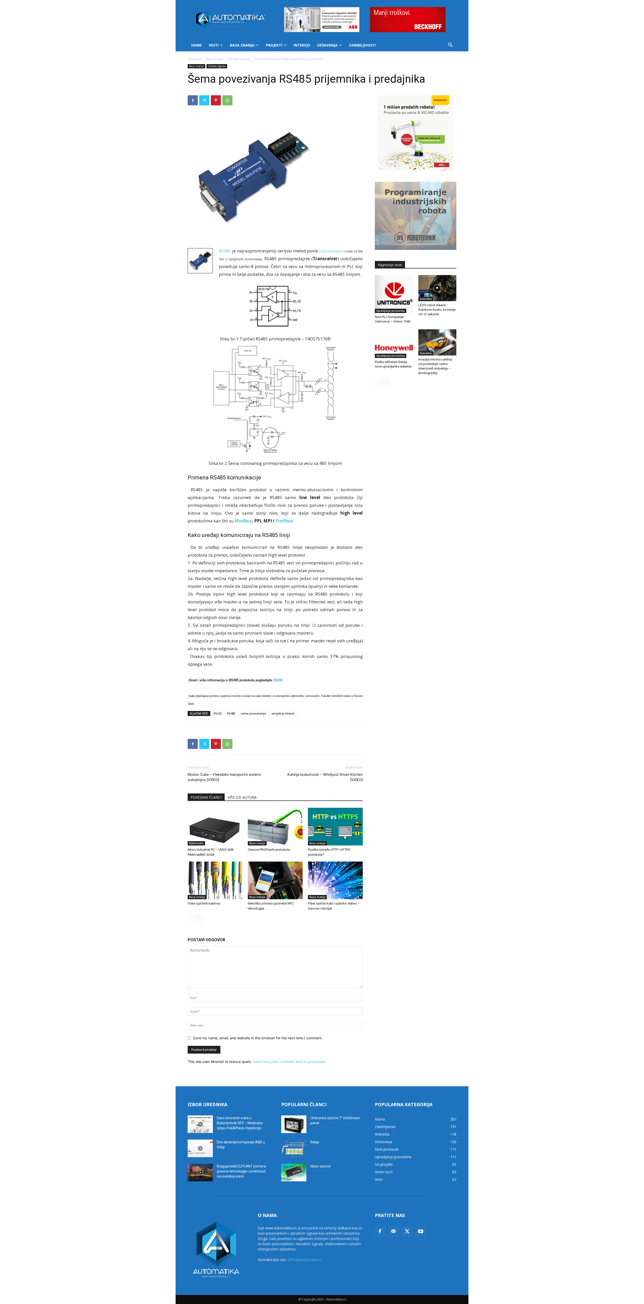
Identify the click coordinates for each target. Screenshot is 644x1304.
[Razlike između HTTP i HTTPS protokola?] (335, 826)
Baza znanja (242, 45)
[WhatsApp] (227, 100)
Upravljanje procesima (390, 310)
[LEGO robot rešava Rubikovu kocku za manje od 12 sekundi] (437, 288)
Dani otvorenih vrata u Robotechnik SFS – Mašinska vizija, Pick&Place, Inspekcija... (240, 1123)
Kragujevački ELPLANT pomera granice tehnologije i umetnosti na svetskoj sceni (241, 1171)
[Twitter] (204, 100)
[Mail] (393, 1232)
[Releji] (293, 1148)
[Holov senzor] (293, 1172)
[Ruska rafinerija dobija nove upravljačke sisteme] (394, 343)
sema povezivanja (253, 713)
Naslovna (194, 59)
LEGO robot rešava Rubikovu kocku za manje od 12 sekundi (437, 309)
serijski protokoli (282, 713)
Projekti (274, 45)
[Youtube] (421, 1232)
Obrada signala (239, 59)
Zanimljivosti (362, 45)
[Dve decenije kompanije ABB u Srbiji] (200, 1148)
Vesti (214, 45)
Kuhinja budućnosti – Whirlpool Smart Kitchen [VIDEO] (325, 777)
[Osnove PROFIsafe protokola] (275, 826)
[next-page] (199, 918)
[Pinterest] (216, 100)
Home (196, 45)
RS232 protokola (331, 251)
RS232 (218, 713)
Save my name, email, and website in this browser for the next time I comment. (258, 1038)
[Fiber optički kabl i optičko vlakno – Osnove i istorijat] (335, 880)
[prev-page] (191, 918)
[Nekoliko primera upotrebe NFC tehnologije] (275, 880)
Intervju (302, 45)
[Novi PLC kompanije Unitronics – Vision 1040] (394, 294)
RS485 (225, 251)
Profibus (284, 521)
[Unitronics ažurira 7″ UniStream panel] (293, 1124)
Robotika (426, 299)
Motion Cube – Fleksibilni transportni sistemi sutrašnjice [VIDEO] (224, 777)
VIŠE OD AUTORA (242, 797)
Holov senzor (320, 1166)
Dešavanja (327, 45)
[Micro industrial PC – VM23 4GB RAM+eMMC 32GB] (215, 826)
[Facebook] (193, 100)
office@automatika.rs (305, 1259)
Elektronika (196, 843)
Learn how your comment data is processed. (289, 1061)
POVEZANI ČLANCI (206, 797)
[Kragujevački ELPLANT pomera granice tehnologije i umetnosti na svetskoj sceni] (200, 1172)
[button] (450, 45)
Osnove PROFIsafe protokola (269, 849)
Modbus (243, 521)
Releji (314, 1142)
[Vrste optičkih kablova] (215, 880)
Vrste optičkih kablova (204, 903)
